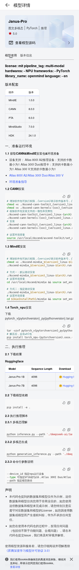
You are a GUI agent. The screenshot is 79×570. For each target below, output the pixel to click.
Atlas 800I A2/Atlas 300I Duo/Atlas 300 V (36, 175)
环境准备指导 (18, 181)
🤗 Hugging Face (69, 376)
